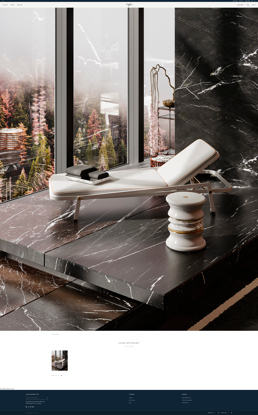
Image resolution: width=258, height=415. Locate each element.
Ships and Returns (186, 397)
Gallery (12, 5)
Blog (248, 5)
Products (5, 5)
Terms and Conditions (187, 400)
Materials (19, 5)
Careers (131, 397)
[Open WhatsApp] (255, 412)
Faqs (130, 402)
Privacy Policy (185, 402)
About (253, 5)
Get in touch (132, 400)
